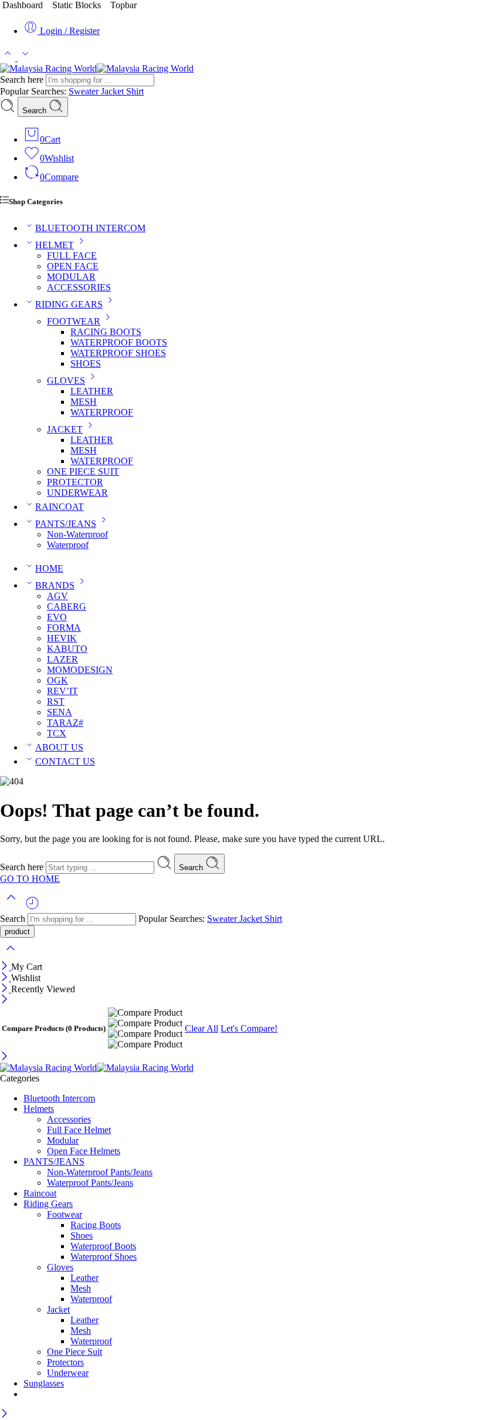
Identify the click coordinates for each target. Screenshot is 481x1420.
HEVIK (62, 638)
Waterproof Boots (103, 1246)
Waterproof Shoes (103, 1257)
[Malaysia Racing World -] (97, 68)
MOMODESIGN (80, 670)
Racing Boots (95, 1225)
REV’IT (62, 691)
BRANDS (54, 585)
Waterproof (68, 545)
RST (56, 701)
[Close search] (10, 956)
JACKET (65, 429)
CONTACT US (65, 761)
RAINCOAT (59, 507)
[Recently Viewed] (32, 907)
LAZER (62, 659)
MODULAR (71, 277)
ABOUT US (59, 747)
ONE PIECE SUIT (83, 471)
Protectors (65, 1362)
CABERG (66, 606)
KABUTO (67, 649)
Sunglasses (43, 1383)
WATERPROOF (101, 412)
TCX (56, 733)
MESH (83, 402)
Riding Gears (48, 1204)
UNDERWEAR (77, 493)
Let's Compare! (249, 1028)
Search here (23, 79)
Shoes (81, 1235)
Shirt (135, 91)
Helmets (38, 1109)
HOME (49, 568)
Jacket (113, 91)
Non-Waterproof (77, 534)
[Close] (5, 967)
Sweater (85, 91)
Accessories (69, 1119)
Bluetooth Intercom (59, 1098)
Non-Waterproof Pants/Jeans (100, 1172)
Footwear (64, 1214)
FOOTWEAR (73, 321)
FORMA (64, 628)
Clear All (201, 1028)
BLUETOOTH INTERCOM (90, 228)
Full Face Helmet (79, 1130)
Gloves (60, 1267)
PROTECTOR (75, 482)
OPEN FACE (73, 266)
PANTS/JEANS (65, 524)
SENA (59, 712)
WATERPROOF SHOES (118, 353)
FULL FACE (72, 256)
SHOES (85, 363)
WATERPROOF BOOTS (118, 342)
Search (35, 110)
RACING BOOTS (105, 332)
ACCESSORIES (79, 287)
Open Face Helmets (83, 1151)
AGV (57, 596)
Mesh (80, 1288)
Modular (63, 1140)
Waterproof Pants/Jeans (90, 1183)
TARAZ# (65, 723)
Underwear (68, 1373)
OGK (57, 680)
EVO (57, 617)
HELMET (54, 245)
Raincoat (39, 1193)
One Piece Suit (74, 1352)
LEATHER (91, 391)
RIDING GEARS (69, 304)
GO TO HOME (30, 879)
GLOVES (66, 381)
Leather (84, 1278)
